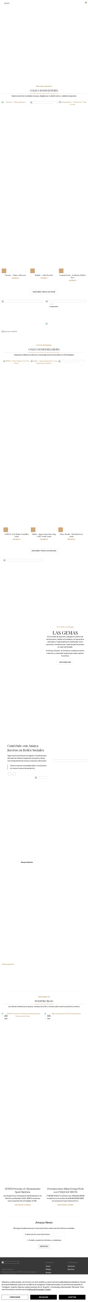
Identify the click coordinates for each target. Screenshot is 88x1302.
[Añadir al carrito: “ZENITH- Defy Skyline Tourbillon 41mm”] (5, 529)
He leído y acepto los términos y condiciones (45, 1240)
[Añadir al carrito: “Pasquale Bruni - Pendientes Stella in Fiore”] (61, 271)
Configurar (15, 1297)
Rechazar (43, 1297)
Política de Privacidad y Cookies (39, 1290)
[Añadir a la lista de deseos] (26, 104)
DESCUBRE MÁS (65, 662)
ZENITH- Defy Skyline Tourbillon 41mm (17, 535)
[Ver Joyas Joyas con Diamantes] (22, 331)
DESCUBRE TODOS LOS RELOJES (44, 551)
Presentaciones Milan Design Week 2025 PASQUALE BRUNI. (65, 1190)
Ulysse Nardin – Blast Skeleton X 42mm (71, 535)
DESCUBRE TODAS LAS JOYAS (44, 292)
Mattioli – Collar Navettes (44, 275)
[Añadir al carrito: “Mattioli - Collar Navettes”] (32, 271)
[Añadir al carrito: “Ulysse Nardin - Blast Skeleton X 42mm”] (60, 529)
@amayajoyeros (8, 964)
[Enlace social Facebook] (9, 774)
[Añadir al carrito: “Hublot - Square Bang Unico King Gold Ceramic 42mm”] (33, 529)
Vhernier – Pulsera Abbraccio (15, 275)
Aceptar (72, 1297)
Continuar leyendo (22, 1205)
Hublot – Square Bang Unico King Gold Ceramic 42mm (44, 535)
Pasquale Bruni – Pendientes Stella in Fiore (72, 276)
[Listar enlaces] (55, 1266)
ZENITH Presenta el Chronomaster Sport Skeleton (22, 1190)
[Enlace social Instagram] (14, 774)
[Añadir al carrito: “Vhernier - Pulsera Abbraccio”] (4, 271)
